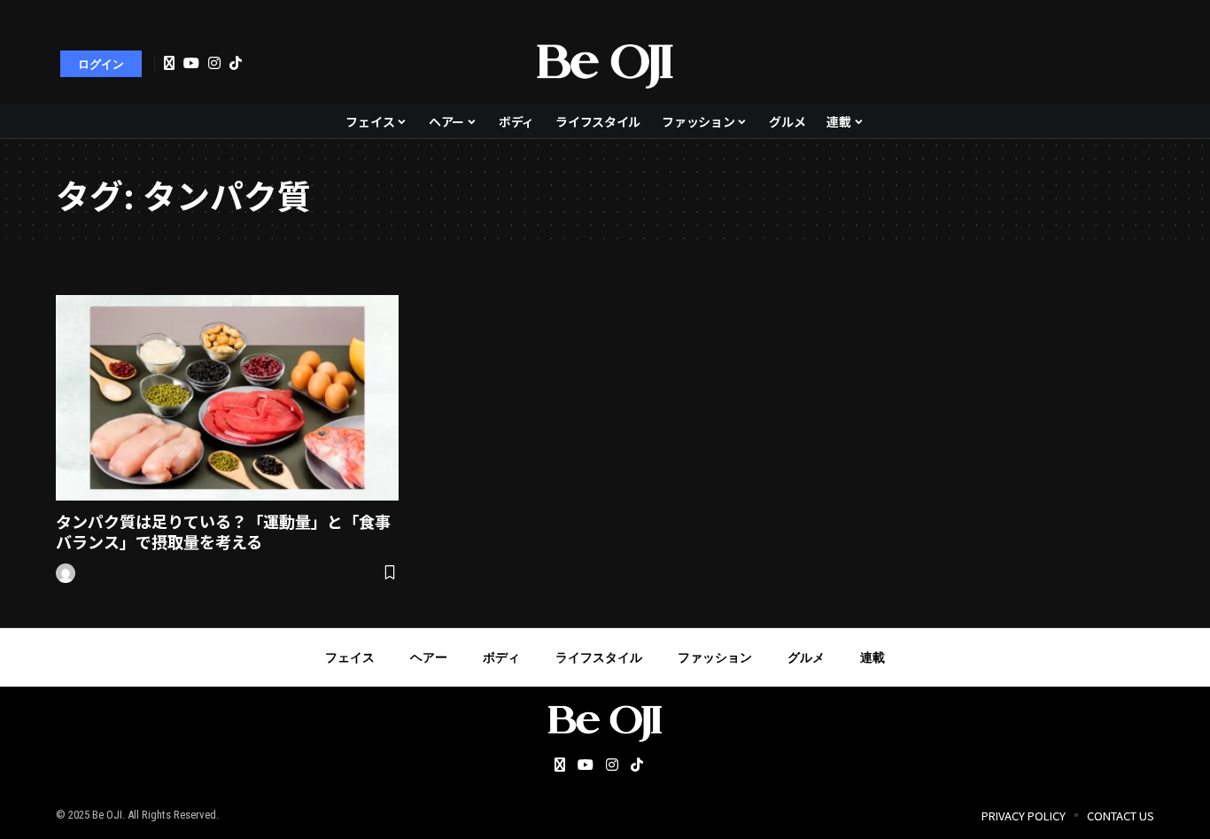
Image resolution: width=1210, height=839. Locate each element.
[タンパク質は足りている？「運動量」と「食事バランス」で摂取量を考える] (227, 398)
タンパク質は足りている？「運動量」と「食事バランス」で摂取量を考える (223, 531)
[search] (1132, 64)
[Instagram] (214, 63)
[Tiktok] (235, 63)
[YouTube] (191, 63)
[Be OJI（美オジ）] (605, 63)
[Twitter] (169, 64)
